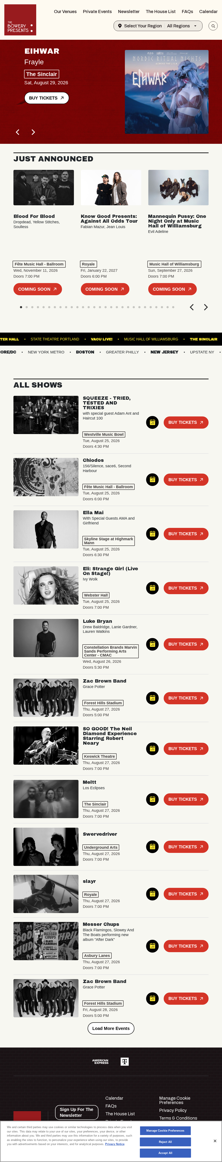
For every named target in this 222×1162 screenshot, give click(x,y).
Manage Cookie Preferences (165, 1130)
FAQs (187, 11)
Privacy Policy (173, 1110)
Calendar (208, 11)
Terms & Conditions (178, 1118)
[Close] (215, 1141)
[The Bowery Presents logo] (20, 19)
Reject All (165, 1142)
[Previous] (18, 132)
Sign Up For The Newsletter (76, 1112)
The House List (161, 11)
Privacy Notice (114, 1144)
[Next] (33, 132)
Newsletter (129, 11)
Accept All (165, 1153)
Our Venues (65, 11)
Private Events (97, 11)
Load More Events (111, 1028)
